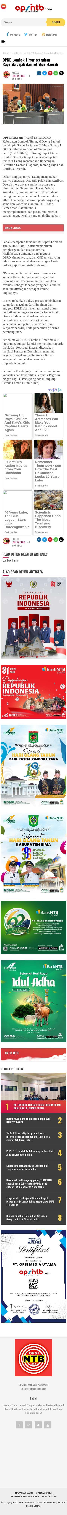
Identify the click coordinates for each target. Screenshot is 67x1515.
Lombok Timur (18, 75)
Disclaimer (49, 1496)
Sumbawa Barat (33, 1413)
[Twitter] (38, 1424)
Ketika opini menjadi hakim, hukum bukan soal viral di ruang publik (37, 1106)
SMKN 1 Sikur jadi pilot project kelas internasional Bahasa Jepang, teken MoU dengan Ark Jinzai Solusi (28, 1137)
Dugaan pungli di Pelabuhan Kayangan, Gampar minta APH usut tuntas (26, 1217)
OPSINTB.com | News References (38, 1502)
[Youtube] (47, 1424)
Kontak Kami (44, 1493)
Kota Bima (35, 1409)
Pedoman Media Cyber (24, 1496)
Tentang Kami (24, 1493)
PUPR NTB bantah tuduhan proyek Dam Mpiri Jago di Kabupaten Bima (30, 1152)
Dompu (25, 1409)
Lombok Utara (48, 1409)
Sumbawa (16, 1409)
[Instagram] (28, 1424)
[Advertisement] (33, 1458)
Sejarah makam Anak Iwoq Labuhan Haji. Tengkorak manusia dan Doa (27, 1167)
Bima (59, 1409)
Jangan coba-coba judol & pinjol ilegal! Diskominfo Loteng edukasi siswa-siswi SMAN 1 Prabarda (30, 1201)
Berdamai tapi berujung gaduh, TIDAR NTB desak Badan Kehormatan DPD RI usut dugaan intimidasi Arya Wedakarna (29, 1183)
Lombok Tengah (26, 1405)
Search (56, 22)
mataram (41, 1405)
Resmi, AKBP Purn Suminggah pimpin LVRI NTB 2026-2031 (28, 1120)
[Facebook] (19, 1424)
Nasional (51, 1405)
